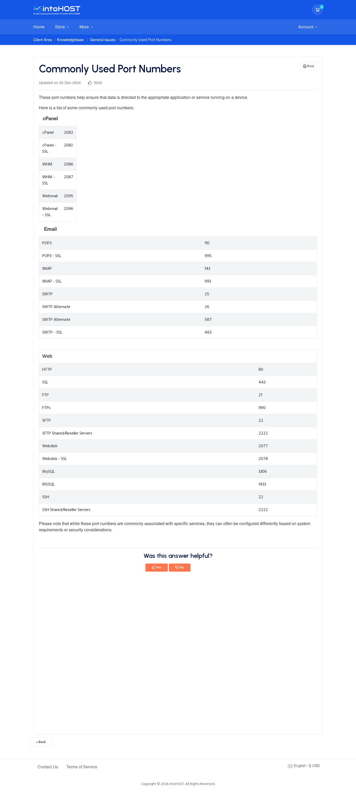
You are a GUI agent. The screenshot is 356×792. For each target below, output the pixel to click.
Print (310, 66)
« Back (41, 742)
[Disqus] (178, 655)
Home (39, 27)
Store (60, 27)
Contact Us (48, 767)
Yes (158, 567)
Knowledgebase (70, 39)
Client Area (42, 39)
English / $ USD (306, 765)
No (181, 567)
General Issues (102, 39)
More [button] (84, 27)
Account (306, 27)
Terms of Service (81, 767)
